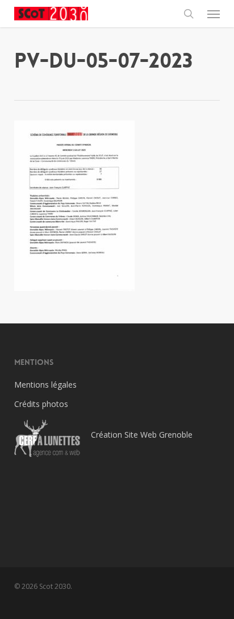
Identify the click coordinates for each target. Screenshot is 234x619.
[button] (213, 13)
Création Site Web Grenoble (142, 434)
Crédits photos (41, 403)
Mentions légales (45, 384)
